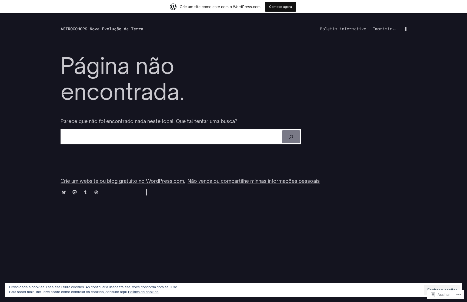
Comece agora (280, 7)
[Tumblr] (85, 192)
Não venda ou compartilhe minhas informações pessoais (254, 181)
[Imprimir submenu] (394, 29)
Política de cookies (143, 292)
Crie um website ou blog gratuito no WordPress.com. (123, 181)
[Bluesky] (64, 192)
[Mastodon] (74, 192)
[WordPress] (96, 192)
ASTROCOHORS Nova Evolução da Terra (102, 29)
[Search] (291, 136)
